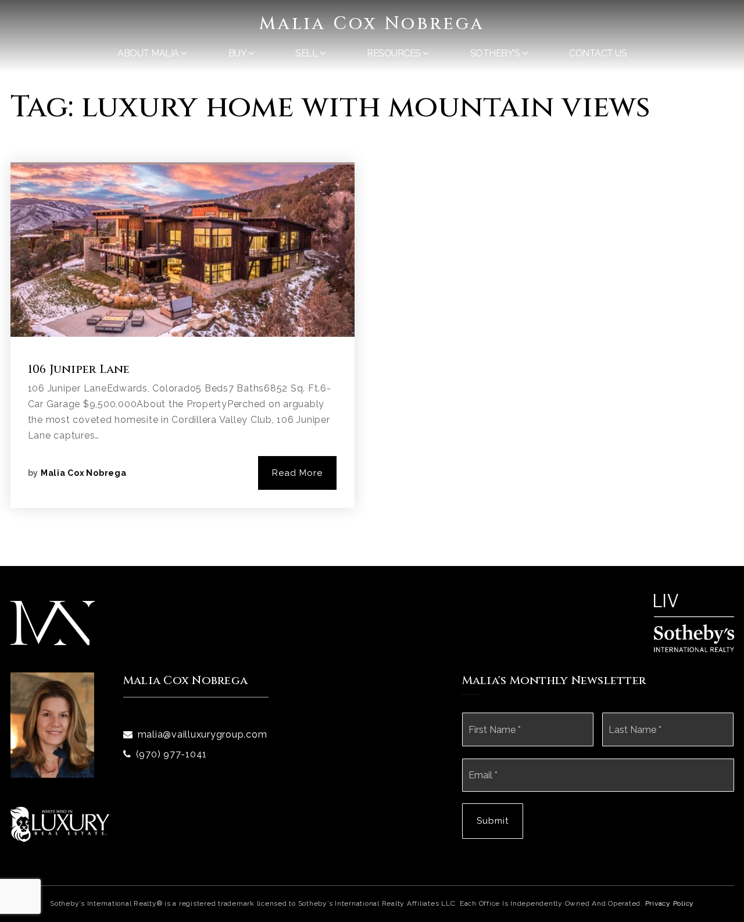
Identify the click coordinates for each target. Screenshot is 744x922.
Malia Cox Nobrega (372, 23)
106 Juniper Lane (79, 369)
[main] (372, 283)
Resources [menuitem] (395, 53)
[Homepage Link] (52, 622)
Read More (297, 473)
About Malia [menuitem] (149, 53)
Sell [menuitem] (307, 53)
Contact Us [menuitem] (598, 53)
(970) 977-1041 (172, 754)
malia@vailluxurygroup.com (202, 734)
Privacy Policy (670, 903)
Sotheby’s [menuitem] (496, 53)
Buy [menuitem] (238, 53)
